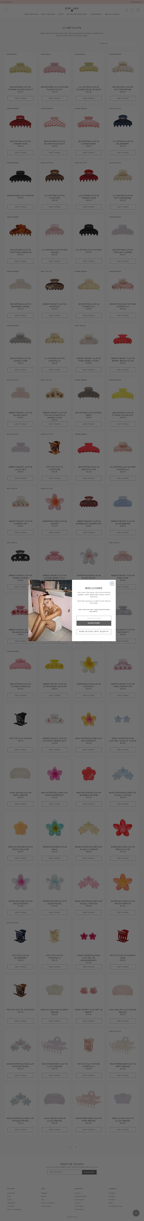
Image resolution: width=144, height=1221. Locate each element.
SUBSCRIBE (94, 623)
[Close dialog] (112, 584)
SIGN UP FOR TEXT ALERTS (94, 632)
